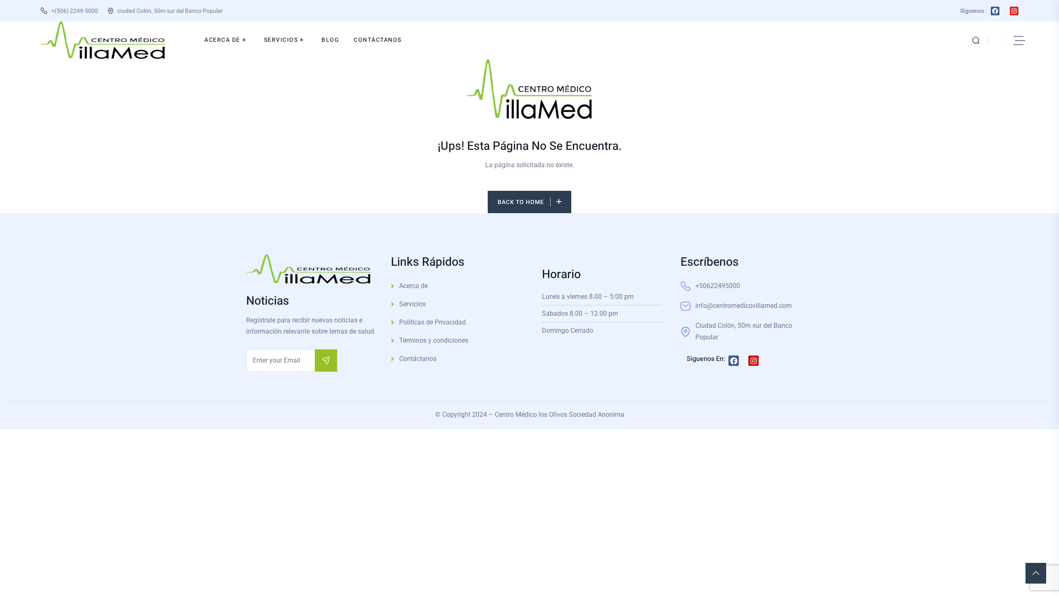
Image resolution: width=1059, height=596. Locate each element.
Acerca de (413, 286)
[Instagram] (1014, 11)
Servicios (412, 304)
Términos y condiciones (433, 340)
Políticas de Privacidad (432, 322)
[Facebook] (995, 11)
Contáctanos (417, 359)
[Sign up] (326, 360)
